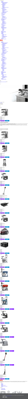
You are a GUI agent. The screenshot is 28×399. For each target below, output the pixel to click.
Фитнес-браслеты (4, 37)
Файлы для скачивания (3, 389)
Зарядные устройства (4, 34)
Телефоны (2, 73)
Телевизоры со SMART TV (3, 68)
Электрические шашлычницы (5, 51)
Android (3, 29)
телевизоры (2, 26)
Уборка (2, 15)
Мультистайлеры (4, 21)
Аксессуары (2, 38)
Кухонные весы (3, 53)
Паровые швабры (4, 16)
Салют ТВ (3, 69)
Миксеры (3, 6)
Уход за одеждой (2, 54)
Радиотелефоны (2, 59)
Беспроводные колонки (3, 31)
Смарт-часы (3, 77)
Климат (2, 58)
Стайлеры (3, 61)
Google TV (3, 70)
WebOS (3, 28)
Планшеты (2, 33)
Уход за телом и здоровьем (3, 23)
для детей (2, 78)
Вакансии (2, 384)
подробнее (1, 102)
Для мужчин (2, 65)
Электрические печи (4, 9)
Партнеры (2, 383)
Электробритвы (3, 25)
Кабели (3, 75)
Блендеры (3, 5)
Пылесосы (3, 56)
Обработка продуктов (3, 4)
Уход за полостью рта (3, 24)
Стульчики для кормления (3, 79)
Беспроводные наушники (4, 36)
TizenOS (3, 30)
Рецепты (2, 386)
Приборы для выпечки (4, 52)
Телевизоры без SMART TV (4, 27)
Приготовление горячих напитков (4, 2)
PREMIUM (2, 1)
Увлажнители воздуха (4, 18)
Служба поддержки (3, 388)
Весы (2, 64)
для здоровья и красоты (3, 19)
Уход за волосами (3, 60)
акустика (2, 71)
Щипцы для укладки (4, 22)
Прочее (3, 35)
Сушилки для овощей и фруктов (5, 7)
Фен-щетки (3, 62)
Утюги (3, 55)
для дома (2, 13)
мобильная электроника (3, 72)
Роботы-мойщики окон (4, 17)
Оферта (2, 385)
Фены (3, 20)
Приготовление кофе (4, 3)
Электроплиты (3, 10)
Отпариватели (3, 14)
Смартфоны (2, 32)
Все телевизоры (2, 67)
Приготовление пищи (3, 8)
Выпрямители (3, 63)
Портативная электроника (3, 76)
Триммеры (3, 66)
